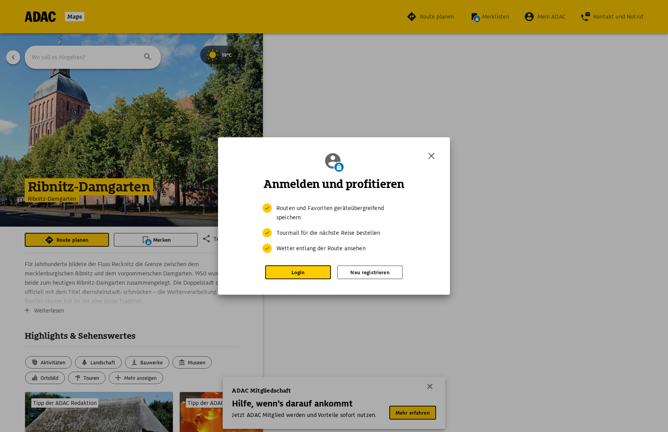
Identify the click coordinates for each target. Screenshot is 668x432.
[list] (334, 228)
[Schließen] (431, 156)
